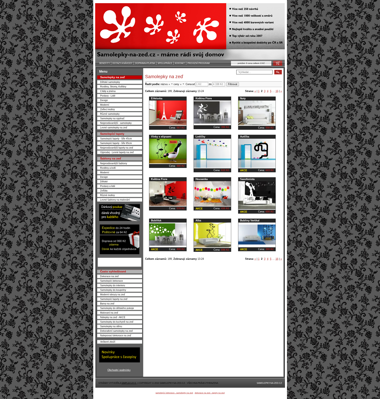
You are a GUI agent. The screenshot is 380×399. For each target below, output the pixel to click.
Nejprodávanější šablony (113, 163)
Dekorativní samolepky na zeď (116, 331)
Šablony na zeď (110, 158)
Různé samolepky (110, 114)
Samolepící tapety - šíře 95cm (116, 143)
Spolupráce (165, 63)
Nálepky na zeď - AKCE (112, 317)
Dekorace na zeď (109, 276)
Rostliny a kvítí (108, 168)
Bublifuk (156, 220)
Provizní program (198, 63)
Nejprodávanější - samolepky (116, 123)
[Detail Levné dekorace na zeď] (167, 244)
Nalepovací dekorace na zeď (115, 335)
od (193, 84)
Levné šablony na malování (115, 199)
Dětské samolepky (110, 82)
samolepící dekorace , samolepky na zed (174, 393)
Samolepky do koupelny (113, 290)
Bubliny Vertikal (249, 220)
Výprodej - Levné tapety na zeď (117, 152)
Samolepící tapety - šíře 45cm (116, 138)
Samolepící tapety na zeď (113, 299)
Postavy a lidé (107, 186)
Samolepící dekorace (111, 281)
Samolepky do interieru (112, 285)
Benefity (104, 63)
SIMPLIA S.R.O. (129, 383)
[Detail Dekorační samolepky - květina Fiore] (212, 122)
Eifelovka (156, 98)
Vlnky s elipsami (161, 136)
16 (277, 91)
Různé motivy (107, 195)
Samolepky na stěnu (111, 326)
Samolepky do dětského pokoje (117, 308)
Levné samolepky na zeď (113, 127)
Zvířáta (103, 190)
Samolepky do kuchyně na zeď (116, 321)
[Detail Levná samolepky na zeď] (212, 205)
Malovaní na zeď (109, 312)
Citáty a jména (108, 91)
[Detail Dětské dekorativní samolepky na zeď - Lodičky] (212, 166)
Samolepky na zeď (112, 77)
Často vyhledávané (113, 271)
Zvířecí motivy (107, 109)
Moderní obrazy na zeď (112, 294)
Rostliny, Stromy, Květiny (113, 86)
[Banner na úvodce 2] (119, 253)
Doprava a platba (145, 63)
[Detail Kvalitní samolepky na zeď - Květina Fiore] (167, 205)
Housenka (202, 179)
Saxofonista (247, 179)
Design (104, 100)
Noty (243, 98)
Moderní (104, 104)
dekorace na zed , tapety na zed (210, 393)
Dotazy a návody (122, 63)
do (210, 84)
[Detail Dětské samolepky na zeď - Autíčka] (257, 166)
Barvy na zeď (107, 303)
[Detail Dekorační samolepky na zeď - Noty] (257, 124)
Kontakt (180, 63)
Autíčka (244, 136)
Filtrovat (232, 84)
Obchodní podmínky (119, 370)
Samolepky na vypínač (112, 118)
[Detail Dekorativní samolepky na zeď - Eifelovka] (167, 124)
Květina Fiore (204, 98)
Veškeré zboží (107, 341)
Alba (198, 220)
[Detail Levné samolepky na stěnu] (212, 246)
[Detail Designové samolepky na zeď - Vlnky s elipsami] (167, 162)
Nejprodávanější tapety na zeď (116, 147)
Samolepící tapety (112, 133)
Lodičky (200, 136)
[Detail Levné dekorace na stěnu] (257, 208)
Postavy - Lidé (107, 95)
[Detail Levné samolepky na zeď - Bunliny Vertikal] (257, 243)
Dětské (104, 181)
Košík (276, 64)
